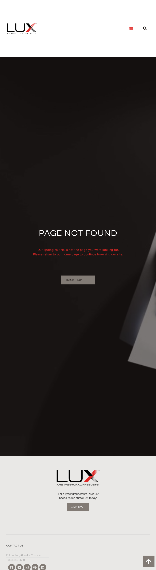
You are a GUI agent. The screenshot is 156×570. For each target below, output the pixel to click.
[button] (131, 28)
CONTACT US (14, 545)
